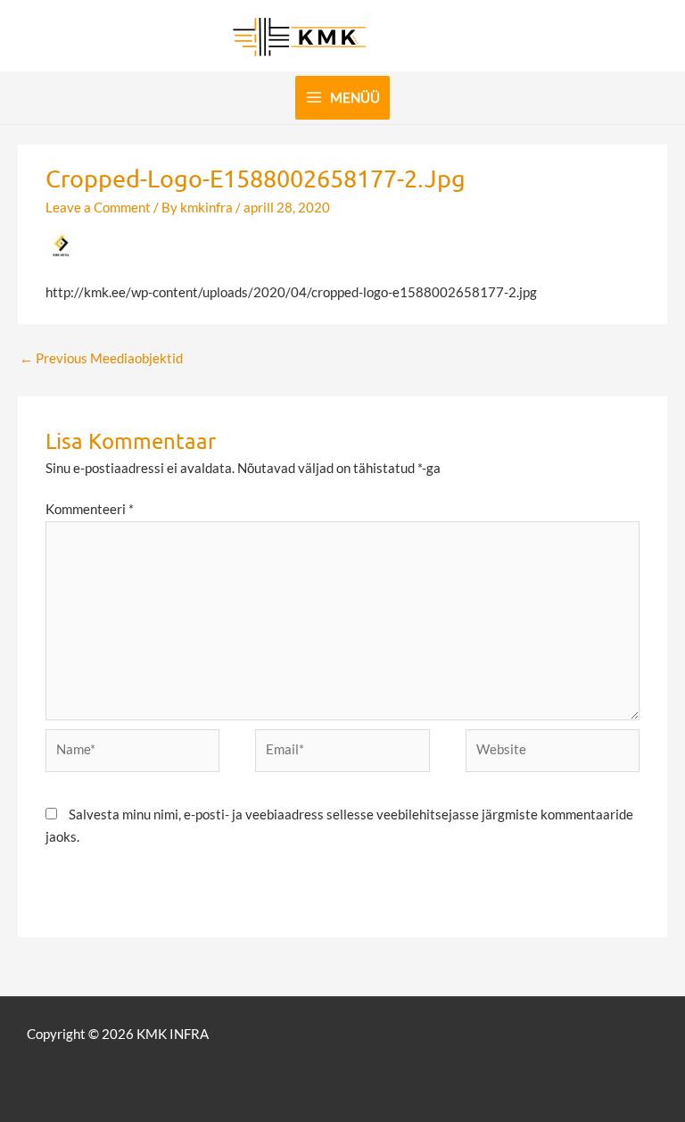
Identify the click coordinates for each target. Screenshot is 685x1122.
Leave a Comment (98, 207)
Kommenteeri (89, 509)
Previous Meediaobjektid (101, 358)
